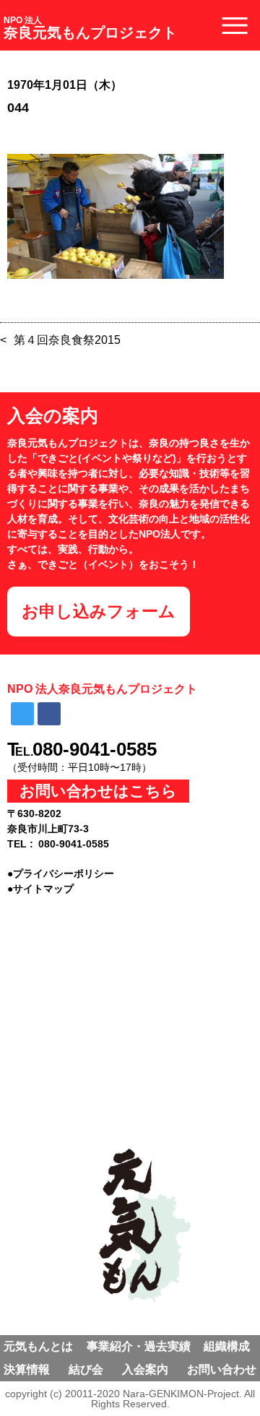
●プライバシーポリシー (60, 873)
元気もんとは (38, 1346)
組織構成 (227, 1346)
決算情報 (27, 1369)
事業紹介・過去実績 (139, 1346)
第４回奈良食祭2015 (67, 340)
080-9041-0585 (94, 749)
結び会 (86, 1369)
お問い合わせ (221, 1369)
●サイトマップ (40, 888)
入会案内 (145, 1369)
